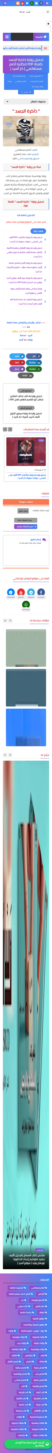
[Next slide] (5, 429)
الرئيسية (39, 37)
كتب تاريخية (23, 1392)
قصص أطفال (13, 1361)
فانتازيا (14, 1355)
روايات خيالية (39, 1343)
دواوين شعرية (38, 1318)
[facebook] (41, 3)
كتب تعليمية (39, 1398)
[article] (26, 395)
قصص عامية (39, 1380)
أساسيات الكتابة (16, 1288)
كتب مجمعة (21, 1411)
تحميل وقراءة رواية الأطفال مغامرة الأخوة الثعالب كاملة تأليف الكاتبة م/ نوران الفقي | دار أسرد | (24, 252)
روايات (9, 81)
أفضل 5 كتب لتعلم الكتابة (19, 1294)
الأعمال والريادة (37, 1300)
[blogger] (18, 3)
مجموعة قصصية (37, 1417)
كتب (23, 1386)
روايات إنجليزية (38, 1337)
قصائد (41, 1361)
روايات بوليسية (18, 1337)
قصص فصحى (20, 1380)
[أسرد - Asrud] (26, 17)
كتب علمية (23, 1404)
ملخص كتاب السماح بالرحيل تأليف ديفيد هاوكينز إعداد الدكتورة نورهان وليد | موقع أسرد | (27, 1259)
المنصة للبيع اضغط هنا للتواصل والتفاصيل (29, 1444)
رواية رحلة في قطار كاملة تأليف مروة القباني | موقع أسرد (26, 291)
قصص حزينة (39, 1368)
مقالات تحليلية (18, 1423)
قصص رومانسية (20, 1374)
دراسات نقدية (25, 1312)
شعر (42, 1355)
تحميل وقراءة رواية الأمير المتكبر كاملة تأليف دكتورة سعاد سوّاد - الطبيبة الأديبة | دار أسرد (24, 267)
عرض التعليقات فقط (25, 520)
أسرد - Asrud (26, 335)
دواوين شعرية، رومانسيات (33, 1325)
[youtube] (23, 3)
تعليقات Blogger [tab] (26, 502)
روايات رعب (21, 1343)
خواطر (41, 1312)
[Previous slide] (10, 620)
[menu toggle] (47, 3)
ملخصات (21, 1435)
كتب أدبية (40, 1392)
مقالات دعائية (38, 1435)
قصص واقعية (38, 1386)
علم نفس (29, 1355)
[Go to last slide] (10, 429)
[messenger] (27, 3)
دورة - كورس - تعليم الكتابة (32, 1331)
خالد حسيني (22, 1306)
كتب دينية (40, 1404)
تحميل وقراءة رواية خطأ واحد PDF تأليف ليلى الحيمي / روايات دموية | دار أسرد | (25, 239)
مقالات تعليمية (17, 1429)
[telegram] (36, 3)
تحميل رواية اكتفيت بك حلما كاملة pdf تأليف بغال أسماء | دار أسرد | (26, 302)
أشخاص (41, 1294)
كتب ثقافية (21, 1398)
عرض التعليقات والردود (25, 526)
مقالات (19, 1417)
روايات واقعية (17, 1349)
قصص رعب (39, 1374)
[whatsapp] (32, 3)
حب (22, 1300)
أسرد (21, 339)
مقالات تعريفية (38, 1429)
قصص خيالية (20, 1368)
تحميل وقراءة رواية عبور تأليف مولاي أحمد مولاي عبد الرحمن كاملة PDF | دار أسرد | (24, 280)
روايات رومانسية (37, 86)
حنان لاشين (39, 1306)
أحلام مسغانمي (20, 81)
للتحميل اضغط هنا (26, 215)
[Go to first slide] (5, 755)
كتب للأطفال (39, 1411)
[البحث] (5, 3)
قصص (28, 1361)
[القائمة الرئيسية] (7, 37)
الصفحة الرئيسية (37, 81)
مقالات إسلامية (37, 1423)
